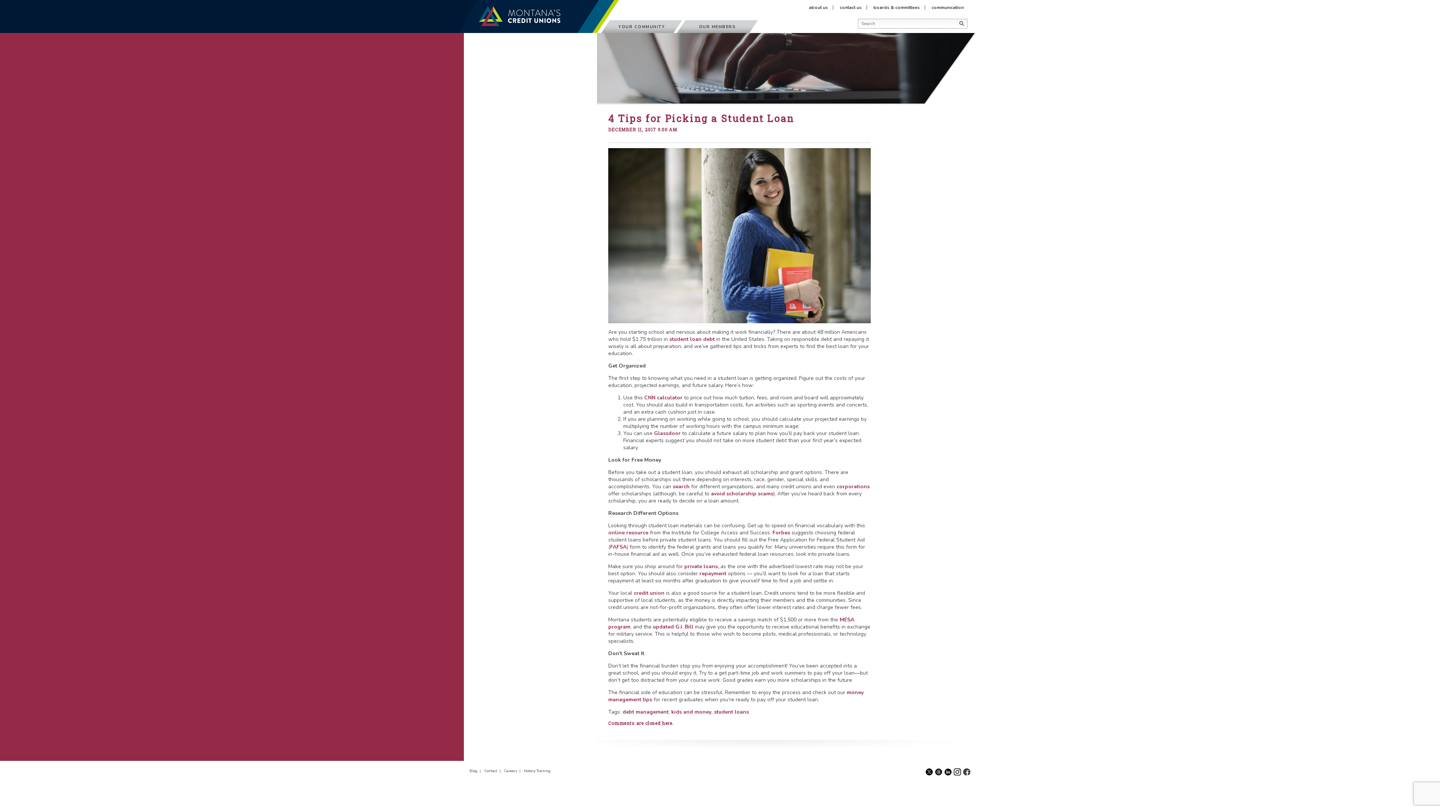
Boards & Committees (896, 7)
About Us (818, 7)
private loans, (701, 566)
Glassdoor (667, 433)
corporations (853, 486)
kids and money (691, 712)
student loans (731, 712)
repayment (712, 573)
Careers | (513, 771)
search (681, 486)
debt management (645, 712)
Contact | (493, 771)
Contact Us (851, 7)
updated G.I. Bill (673, 626)
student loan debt (692, 339)
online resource (628, 532)
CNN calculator (663, 397)
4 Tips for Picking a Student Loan (701, 118)
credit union (650, 593)
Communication (948, 7)
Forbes (781, 532)
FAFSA (618, 546)
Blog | (476, 771)
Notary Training (537, 771)
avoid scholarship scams (742, 493)
